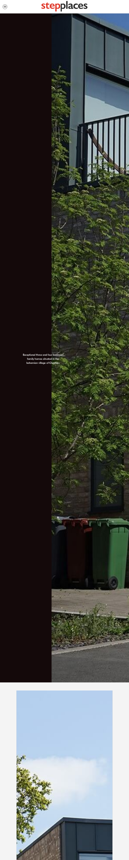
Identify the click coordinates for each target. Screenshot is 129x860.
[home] (64, 7)
